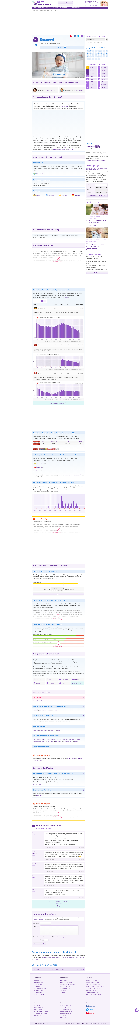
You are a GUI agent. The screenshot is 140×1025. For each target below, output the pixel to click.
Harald (69, 957)
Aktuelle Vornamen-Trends (93, 994)
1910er (103, 79)
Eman (41, 730)
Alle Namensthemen (65, 988)
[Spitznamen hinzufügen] (83, 716)
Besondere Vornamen (66, 986)
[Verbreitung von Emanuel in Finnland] (57, 449)
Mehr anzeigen (76, 683)
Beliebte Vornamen (91, 980)
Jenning (36, 959)
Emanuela (35, 701)
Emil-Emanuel (36, 739)
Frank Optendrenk (49, 90)
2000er (92, 76)
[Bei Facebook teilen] (74, 36)
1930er (103, 73)
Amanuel (70, 149)
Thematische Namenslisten (67, 984)
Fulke (53, 957)
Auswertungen (38, 1009)
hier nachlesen (64, 297)
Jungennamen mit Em (58, 969)
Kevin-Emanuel (67, 741)
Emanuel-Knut (64, 739)
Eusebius (44, 957)
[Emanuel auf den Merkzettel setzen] (81, 36)
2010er (92, 73)
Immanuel (65, 106)
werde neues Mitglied (39, 919)
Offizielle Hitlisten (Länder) (93, 984)
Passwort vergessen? (68, 5)
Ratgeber (62, 992)
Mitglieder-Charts (91, 990)
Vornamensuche (38, 990)
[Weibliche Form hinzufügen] (83, 698)
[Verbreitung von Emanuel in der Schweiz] (38, 449)
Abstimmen (58, 594)
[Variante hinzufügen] (83, 707)
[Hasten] (93, 149)
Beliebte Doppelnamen (92, 982)
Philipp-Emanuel (45, 739)
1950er (103, 68)
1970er (92, 85)
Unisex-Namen (38, 984)
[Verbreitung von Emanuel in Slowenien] (50, 449)
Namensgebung (64, 980)
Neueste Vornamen (39, 994)
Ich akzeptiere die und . (50, 937)
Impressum (104, 1023)
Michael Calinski (78, 90)
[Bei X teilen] (78, 36)
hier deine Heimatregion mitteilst (73, 475)
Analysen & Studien (39, 1007)
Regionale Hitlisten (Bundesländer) (95, 986)
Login (65, 2)
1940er (103, 70)
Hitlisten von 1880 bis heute (93, 988)
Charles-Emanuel (55, 739)
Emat (58, 730)
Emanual (46, 730)
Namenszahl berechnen (40, 1013)
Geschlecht (90, 187)
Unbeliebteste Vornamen (93, 992)
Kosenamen (63, 990)
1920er (103, 76)
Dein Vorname (90, 185)
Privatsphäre (96, 1023)
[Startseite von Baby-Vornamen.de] (41, 5)
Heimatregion (90, 192)
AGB (83, 1023)
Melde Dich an (76, 918)
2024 (91, 68)
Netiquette (63, 1017)
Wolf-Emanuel (72, 739)
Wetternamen (37, 1015)
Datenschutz (89, 1023)
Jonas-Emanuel (42, 741)
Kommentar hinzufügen (44, 828)
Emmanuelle (44, 701)
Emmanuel (62, 149)
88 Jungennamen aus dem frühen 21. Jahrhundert (95, 246)
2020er (92, 70)
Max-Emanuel (58, 741)
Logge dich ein (71, 758)
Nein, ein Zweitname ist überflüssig (97, 269)
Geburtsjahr (90, 190)
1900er (103, 82)
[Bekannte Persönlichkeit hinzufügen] (83, 774)
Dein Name (36, 923)
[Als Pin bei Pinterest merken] (71, 36)
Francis (49, 957)
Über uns (67, 1023)
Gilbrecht (57, 957)
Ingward (82, 957)
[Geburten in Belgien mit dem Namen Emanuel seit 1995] (46, 449)
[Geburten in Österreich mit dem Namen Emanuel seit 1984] (35, 449)
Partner (73, 1023)
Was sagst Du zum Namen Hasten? (96, 160)
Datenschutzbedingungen (60, 937)
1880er (103, 87)
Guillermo (63, 957)
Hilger (77, 957)
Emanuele (56, 149)
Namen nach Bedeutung (66, 982)
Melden (82, 847)
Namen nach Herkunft (40, 988)
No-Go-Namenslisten (65, 1013)
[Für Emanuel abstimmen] (65, 47)
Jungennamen (37, 980)
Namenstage (37, 1005)
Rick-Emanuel (50, 741)
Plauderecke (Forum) (65, 1007)
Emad (34, 730)
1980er (92, 82)
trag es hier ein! (40, 795)
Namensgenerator (39, 992)
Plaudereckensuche (65, 1009)
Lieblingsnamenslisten (66, 1011)
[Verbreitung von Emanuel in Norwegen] (53, 449)
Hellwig (73, 957)
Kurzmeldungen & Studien (41, 1011)
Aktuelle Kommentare (66, 1005)
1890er (103, 85)
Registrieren (60, 5)
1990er (92, 79)
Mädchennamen (38, 982)
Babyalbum (63, 1015)
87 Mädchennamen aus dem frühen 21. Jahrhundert (96, 222)
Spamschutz (36, 940)
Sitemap (78, 1023)
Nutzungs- (47, 937)
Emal (38, 730)
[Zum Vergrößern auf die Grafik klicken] (58, 503)
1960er (92, 87)
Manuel (66, 147)
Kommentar (36, 926)
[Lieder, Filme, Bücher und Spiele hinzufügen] (83, 790)
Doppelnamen (37, 986)
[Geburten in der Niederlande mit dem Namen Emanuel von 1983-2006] (42, 449)
